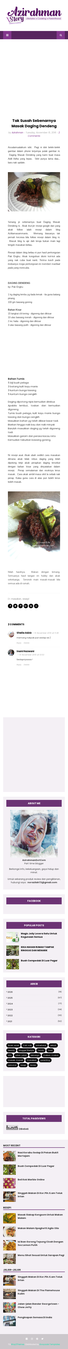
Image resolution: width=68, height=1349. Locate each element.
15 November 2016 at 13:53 (31, 654)
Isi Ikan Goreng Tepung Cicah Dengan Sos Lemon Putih (40, 1243)
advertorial (41, 1045)
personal (12, 1065)
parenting (45, 1060)
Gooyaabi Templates (49, 1344)
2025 (35, 997)
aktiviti (53, 1045)
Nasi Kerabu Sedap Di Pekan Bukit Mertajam (38, 1154)
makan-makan (51, 1055)
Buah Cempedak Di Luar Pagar (39, 960)
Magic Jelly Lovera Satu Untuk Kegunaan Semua (39, 935)
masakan (16, 598)
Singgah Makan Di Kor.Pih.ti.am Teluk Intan (40, 1195)
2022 (35, 1015)
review (33, 1065)
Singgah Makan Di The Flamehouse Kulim (39, 1292)
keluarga (35, 1055)
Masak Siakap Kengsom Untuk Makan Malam (40, 1216)
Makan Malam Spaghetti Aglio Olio (38, 1228)
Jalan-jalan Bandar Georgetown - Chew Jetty (38, 1305)
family (41, 1050)
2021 (35, 1021)
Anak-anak (13, 1045)
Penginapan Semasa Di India (35, 1317)
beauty (11, 1050)
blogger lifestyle (26, 1050)
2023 (35, 1009)
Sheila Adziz (24, 632)
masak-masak (15, 1060)
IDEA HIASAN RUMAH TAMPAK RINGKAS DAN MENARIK (37, 948)
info (10, 1055)
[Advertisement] (34, 79)
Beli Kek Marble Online (31, 1179)
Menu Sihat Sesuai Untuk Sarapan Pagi (41, 1255)
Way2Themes (17, 1344)
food (50, 1050)
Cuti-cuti (27, 1045)
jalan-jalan (21, 1055)
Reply (19, 643)
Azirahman (17, 132)
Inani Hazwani (25, 651)
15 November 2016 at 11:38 (46, 633)
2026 (35, 991)
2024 (35, 1003)
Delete (26, 643)
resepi (25, 598)
